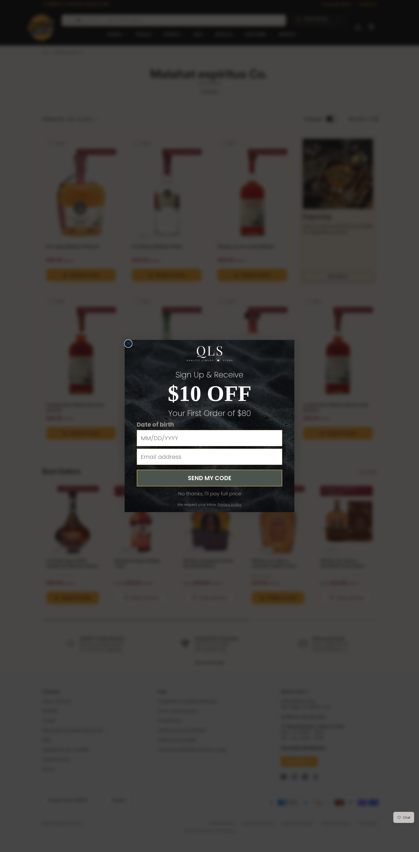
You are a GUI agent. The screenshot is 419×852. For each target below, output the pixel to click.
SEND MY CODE (209, 478)
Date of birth (155, 424)
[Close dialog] (128, 343)
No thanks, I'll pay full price (209, 493)
